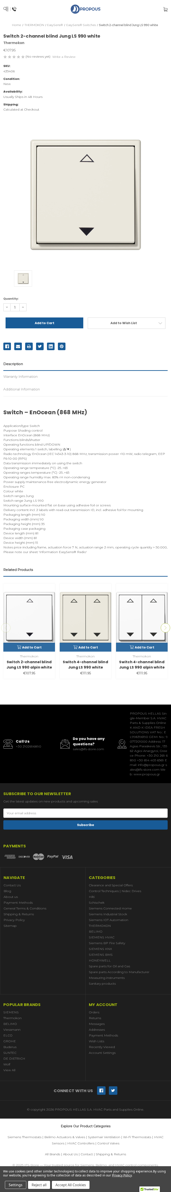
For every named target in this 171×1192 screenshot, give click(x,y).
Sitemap (10, 926)
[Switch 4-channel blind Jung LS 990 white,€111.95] (85, 618)
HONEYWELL (100, 960)
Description (13, 364)
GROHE (9, 1041)
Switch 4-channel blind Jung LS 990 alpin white (142, 664)
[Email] (18, 346)
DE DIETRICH (14, 1059)
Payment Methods (18, 903)
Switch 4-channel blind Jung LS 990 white (85, 664)
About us (11, 897)
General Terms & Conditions (25, 908)
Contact (87, 1154)
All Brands (52, 1154)
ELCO (7, 1035)
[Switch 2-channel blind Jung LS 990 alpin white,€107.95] (29, 618)
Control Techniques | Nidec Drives (115, 891)
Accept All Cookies (70, 1184)
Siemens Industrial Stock (108, 914)
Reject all (39, 1184)
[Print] (29, 346)
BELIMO (95, 931)
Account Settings (102, 1053)
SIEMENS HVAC (101, 937)
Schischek (96, 903)
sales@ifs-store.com (88, 749)
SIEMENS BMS (101, 955)
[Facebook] (7, 346)
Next (165, 627)
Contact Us (12, 885)
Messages (97, 1024)
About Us (70, 1154)
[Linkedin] (51, 346)
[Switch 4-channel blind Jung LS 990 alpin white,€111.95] (142, 618)
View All (9, 1070)
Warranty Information (20, 376)
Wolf (6, 1064)
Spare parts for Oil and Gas (109, 966)
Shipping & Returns (19, 914)
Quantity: (11, 299)
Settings (15, 1184)
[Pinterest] (61, 346)
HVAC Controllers (80, 1143)
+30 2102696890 (28, 746)
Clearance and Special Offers (111, 885)
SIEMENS (11, 1012)
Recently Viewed (102, 1047)
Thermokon (12, 1018)
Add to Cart (32, 647)
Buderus (9, 1047)
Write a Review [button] (63, 57)
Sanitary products (102, 984)
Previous (5, 627)
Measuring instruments (107, 978)
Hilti (92, 897)
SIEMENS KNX (100, 949)
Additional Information (21, 389)
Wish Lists (96, 1041)
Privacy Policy (14, 920)
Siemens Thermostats (24, 1137)
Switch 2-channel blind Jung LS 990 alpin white (29, 664)
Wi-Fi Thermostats (137, 1137)
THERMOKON (100, 926)
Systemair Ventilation (104, 1137)
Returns (95, 1018)
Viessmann (11, 1030)
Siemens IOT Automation (108, 920)
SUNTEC (9, 1053)
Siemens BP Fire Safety (107, 943)
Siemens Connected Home (110, 908)
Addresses (97, 1030)
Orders (94, 1012)
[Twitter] (40, 346)
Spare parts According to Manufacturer (119, 972)
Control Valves (108, 1143)
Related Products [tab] (18, 570)
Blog (7, 891)
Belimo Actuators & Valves (64, 1137)
